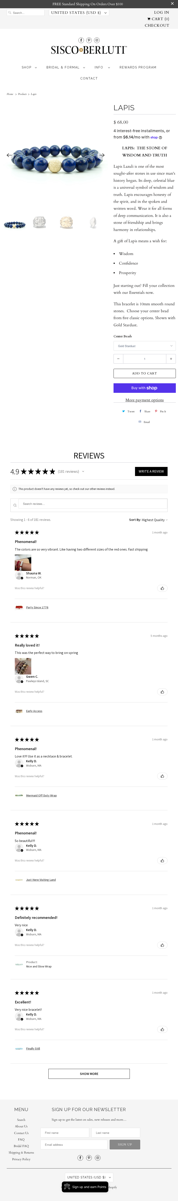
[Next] (102, 155)
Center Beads (123, 336)
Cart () (159, 18)
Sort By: (135, 519)
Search (21, 1120)
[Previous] (9, 155)
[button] (83, 471)
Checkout (157, 25)
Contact (89, 78)
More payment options (144, 400)
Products (22, 94)
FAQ (21, 1140)
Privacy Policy (21, 1159)
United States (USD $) (76, 12)
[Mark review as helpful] (162, 588)
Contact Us (21, 1133)
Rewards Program (138, 67)
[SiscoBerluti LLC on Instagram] (97, 40)
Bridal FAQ (21, 1146)
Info (100, 67)
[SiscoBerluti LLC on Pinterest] (89, 40)
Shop (27, 67)
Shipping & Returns (21, 1153)
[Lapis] (55, 155)
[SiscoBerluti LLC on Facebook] (81, 40)
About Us (21, 1126)
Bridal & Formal (63, 67)
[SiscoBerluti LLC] (89, 51)
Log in (161, 12)
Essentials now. (141, 292)
